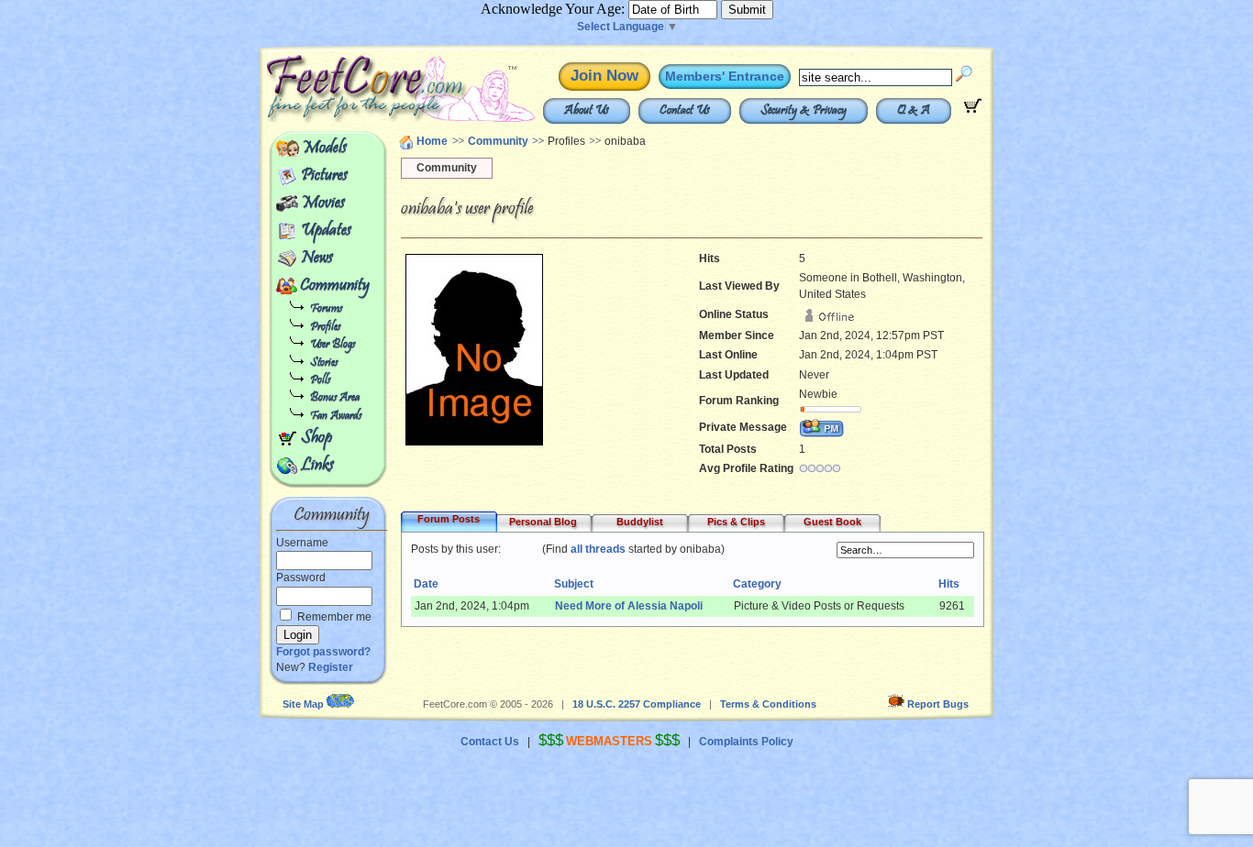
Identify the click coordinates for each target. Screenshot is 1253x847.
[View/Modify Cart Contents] (972, 109)
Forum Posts (448, 518)
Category (757, 584)
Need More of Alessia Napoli (629, 606)
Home (432, 141)
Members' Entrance (724, 76)
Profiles (325, 327)
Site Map (303, 704)
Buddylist (639, 521)
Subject (573, 584)
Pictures (324, 176)
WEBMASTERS (609, 741)
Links (317, 466)
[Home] (358, 119)
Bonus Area (335, 398)
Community (335, 286)
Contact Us (685, 111)
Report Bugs (938, 704)
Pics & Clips (736, 521)
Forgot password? (323, 651)
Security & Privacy (803, 111)
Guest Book (832, 521)
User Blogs (332, 345)
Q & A (913, 111)
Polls (320, 381)
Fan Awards (335, 416)
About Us (586, 111)
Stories (324, 363)
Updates (326, 231)
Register (330, 667)
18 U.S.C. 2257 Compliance (636, 704)
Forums (326, 309)
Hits (948, 584)
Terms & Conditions (768, 704)
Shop (316, 438)
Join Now (604, 75)
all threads (598, 549)
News (317, 258)
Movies (323, 203)
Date (426, 584)
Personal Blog (543, 521)
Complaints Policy (746, 741)
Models (324, 148)
